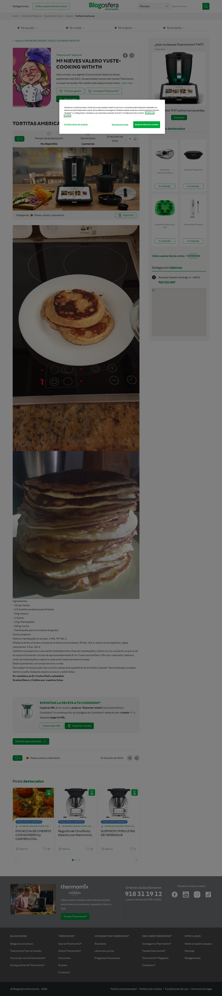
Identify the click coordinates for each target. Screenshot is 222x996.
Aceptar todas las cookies (146, 124)
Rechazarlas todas (120, 124)
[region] (112, 117)
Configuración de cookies (76, 124)
